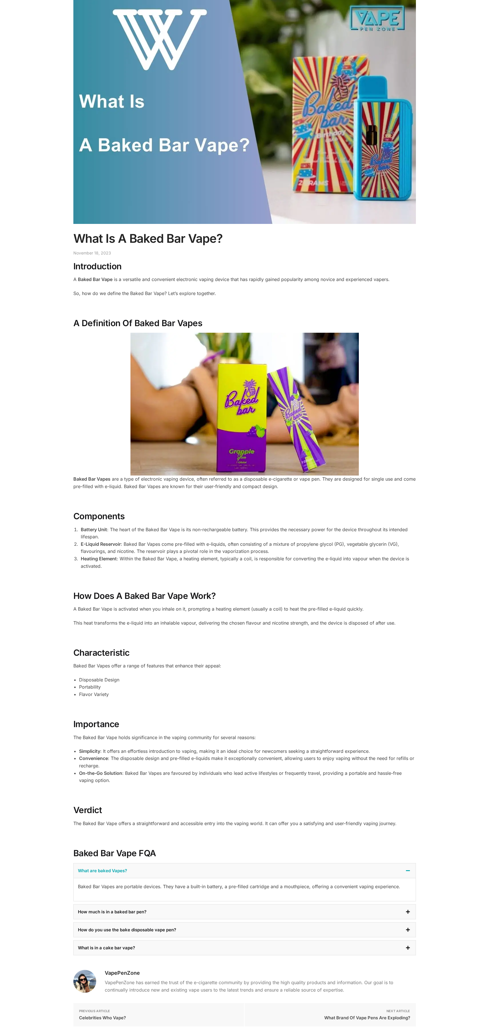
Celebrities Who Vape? (102, 1017)
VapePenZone (122, 973)
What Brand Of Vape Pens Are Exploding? (367, 1017)
